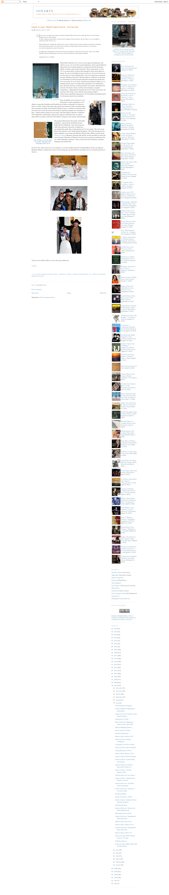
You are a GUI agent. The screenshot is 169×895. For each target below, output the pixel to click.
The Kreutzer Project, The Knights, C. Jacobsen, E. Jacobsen (129, 317)
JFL (70, 20)
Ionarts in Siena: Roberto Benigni (125, 756)
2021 (115, 644)
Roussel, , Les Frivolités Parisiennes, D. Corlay (128, 549)
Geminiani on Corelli (121, 719)
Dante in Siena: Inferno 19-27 (124, 736)
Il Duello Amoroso (121, 841)
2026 (115, 629)
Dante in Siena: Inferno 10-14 (124, 824)
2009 (115, 679)
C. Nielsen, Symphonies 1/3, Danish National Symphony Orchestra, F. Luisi (128, 240)
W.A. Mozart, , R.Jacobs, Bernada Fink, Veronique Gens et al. (43, 141)
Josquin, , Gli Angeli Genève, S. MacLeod (128, 135)
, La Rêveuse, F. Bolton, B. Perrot (128, 195)
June (117, 850)
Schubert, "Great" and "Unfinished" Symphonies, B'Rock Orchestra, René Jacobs (128, 346)
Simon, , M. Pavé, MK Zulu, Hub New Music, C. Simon (129, 396)
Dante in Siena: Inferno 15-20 (124, 753)
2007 (115, 685)
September (119, 697)
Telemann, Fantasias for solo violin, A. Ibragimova (128, 268)
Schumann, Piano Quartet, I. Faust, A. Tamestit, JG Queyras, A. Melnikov (129, 86)
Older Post (103, 293)
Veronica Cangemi (60, 135)
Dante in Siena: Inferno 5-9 (123, 833)
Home (69, 293)
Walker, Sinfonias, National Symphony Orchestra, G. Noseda (127, 125)
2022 (115, 641)
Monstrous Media (120, 794)
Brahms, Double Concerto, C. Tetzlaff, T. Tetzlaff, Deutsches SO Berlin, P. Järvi (128, 115)
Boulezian (115, 580)
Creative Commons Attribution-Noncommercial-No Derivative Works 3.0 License (124, 617)
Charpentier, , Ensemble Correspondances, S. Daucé (128, 107)
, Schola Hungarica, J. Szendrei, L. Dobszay (128, 77)
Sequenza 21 (115, 596)
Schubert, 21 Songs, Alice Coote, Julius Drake (129, 452)
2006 (115, 868)
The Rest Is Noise (117, 572)
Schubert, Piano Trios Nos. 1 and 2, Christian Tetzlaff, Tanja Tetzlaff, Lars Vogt (128, 213)
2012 (115, 670)
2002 (115, 880)
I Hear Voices (116, 588)
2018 (115, 652)
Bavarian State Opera (49, 274)
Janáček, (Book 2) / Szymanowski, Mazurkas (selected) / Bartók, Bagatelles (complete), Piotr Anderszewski (124, 52)
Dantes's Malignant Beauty (123, 727)
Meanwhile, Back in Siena (123, 813)
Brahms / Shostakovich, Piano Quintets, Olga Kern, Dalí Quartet (128, 538)
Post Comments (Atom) (47, 297)
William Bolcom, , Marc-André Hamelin (128, 433)
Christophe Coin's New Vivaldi (124, 744)
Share (34, 266)
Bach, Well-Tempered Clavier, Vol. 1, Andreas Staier (128, 232)
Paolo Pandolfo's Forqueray (123, 706)
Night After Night (117, 575)
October (118, 694)
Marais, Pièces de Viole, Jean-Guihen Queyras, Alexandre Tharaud (128, 223)
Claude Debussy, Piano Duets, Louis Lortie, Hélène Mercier (128, 297)
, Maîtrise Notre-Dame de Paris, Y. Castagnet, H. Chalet (128, 501)
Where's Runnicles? (118, 577)
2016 (115, 658)
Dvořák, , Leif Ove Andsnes (127, 249)
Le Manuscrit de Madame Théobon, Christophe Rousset (129, 558)
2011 (115, 673)
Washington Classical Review (121, 598)
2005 (115, 871)
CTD (57, 20)
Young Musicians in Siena (123, 750)
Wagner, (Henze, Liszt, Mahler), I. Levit (127, 288)
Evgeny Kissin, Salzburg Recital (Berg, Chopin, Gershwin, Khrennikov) (128, 307)
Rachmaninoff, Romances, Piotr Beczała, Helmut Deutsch (129, 174)
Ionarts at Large (64, 274)
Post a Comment (37, 289)
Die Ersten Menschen (121, 733)
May (117, 853)
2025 (115, 632)
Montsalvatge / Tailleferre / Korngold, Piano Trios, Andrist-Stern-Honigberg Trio (129, 204)
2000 (115, 883)
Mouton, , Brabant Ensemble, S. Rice (128, 376)
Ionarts (44, 11)
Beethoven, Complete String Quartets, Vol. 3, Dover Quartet (128, 258)
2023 (115, 638)
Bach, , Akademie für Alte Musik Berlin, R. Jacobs (129, 442)
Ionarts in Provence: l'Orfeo (123, 797)
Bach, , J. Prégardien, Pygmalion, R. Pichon (128, 519)
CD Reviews (51, 20)
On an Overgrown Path (119, 593)
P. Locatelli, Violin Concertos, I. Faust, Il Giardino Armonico (127, 184)
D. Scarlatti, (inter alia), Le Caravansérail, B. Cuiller (129, 481)
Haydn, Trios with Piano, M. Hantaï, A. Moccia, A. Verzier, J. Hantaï (128, 404)
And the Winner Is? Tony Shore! (125, 775)
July (117, 703)
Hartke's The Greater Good (123, 821)
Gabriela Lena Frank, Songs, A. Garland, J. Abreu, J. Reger (127, 356)
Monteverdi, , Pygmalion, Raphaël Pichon (129, 164)
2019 (115, 649)
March (118, 859)
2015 (115, 661)
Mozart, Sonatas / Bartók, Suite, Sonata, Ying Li (129, 278)
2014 (115, 664)
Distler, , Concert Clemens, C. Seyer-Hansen (128, 96)
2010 (115, 676)
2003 (115, 877)
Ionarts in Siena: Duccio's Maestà (125, 747)
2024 (115, 635)
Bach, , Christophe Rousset (129, 67)
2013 (115, 667)
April (117, 856)
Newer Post (35, 293)
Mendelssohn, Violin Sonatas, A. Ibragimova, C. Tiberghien (128, 529)
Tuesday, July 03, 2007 (43, 30)
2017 (115, 655)
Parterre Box (115, 591)
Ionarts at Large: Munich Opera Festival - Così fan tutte (55, 27)
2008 (115, 682)
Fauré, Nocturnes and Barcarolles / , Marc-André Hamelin (128, 155)
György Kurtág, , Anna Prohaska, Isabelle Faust (128, 337)
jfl (90, 274)
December (119, 688)
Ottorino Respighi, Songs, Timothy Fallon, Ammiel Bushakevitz (129, 413)
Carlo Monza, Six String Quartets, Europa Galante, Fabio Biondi (129, 462)
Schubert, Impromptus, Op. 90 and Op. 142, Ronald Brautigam (128, 145)
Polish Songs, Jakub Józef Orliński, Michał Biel (129, 471)
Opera (94, 274)
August (118, 700)
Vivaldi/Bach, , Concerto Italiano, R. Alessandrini (128, 509)
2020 (115, 647)
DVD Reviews (87, 20)
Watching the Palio (121, 805)
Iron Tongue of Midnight (119, 585)
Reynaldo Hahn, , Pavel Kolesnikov (128, 423)
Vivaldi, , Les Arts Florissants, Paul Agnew (128, 385)
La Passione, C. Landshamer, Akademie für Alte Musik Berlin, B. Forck (128, 328)
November (119, 691)
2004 (115, 874)
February (119, 862)
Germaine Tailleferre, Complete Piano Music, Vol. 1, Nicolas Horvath (128, 490)
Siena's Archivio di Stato (122, 730)
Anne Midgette (116, 583)
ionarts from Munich (80, 274)
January (118, 865)
